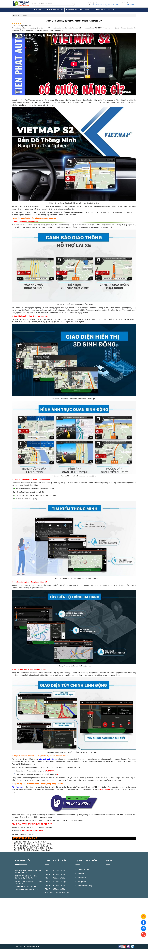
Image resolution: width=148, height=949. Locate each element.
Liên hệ (112, 10)
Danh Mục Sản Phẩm (56, 10)
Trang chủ (40, 10)
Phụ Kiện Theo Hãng (75, 10)
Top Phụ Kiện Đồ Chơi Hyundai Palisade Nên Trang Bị (31, 846)
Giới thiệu (101, 10)
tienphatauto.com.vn (31, 889)
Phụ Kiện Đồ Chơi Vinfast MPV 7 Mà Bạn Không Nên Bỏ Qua (33, 848)
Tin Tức (89, 10)
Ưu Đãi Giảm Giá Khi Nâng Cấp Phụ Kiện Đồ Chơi (30, 842)
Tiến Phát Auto (20, 870)
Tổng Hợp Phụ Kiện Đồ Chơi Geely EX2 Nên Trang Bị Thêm (33, 844)
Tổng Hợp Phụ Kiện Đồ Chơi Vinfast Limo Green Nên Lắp (32, 850)
